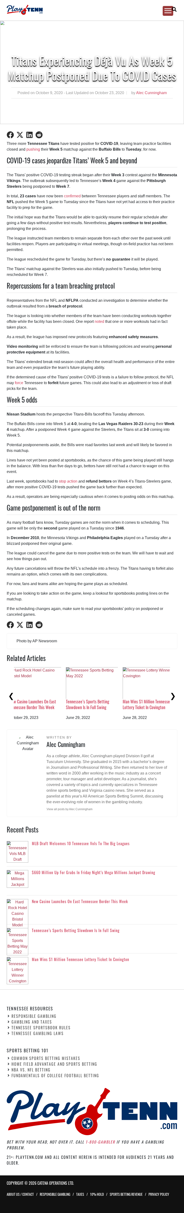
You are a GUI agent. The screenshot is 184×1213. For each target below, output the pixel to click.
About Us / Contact (20, 1194)
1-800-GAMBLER (100, 1142)
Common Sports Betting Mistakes (46, 1058)
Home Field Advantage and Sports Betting (54, 1064)
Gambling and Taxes (32, 1022)
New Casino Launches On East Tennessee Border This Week (153, 704)
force (19, 383)
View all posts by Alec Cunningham (69, 809)
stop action (68, 481)
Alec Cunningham (151, 93)
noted (99, 321)
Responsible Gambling (34, 1016)
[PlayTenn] (88, 10)
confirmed (72, 196)
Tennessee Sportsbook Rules (41, 1028)
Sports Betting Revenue (126, 1194)
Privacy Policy (159, 1194)
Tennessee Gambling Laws (38, 1033)
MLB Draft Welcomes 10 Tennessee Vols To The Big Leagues (37, 705)
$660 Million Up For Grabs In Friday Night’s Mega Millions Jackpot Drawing (96, 701)
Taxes (80, 1194)
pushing (33, 149)
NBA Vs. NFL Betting (31, 1070)
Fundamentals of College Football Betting (55, 1075)
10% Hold (97, 1194)
